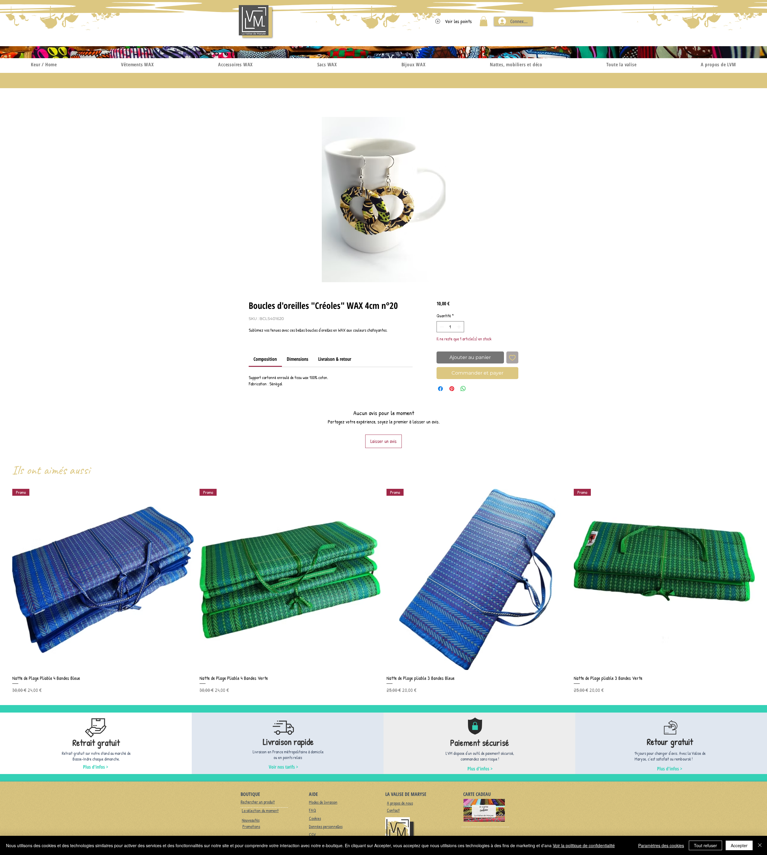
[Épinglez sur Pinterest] (451, 388)
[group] (383, 591)
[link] (265, 359)
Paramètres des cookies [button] (661, 845)
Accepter (739, 845)
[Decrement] (441, 326)
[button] (483, 21)
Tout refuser (705, 845)
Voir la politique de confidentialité (584, 845)
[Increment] (459, 326)
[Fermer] (759, 845)
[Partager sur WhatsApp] (463, 388)
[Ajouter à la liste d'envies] (512, 357)
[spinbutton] (450, 326)
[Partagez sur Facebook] (440, 388)
